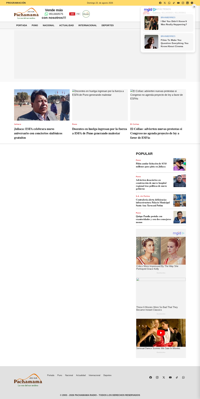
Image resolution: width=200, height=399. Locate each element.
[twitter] (165, 3)
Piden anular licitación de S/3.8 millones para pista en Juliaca (151, 165)
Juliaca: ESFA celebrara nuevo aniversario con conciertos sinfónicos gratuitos (38, 133)
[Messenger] (192, 3)
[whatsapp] (169, 3)
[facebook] (160, 3)
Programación (16, 3)
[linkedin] (187, 3)
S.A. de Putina (143, 196)
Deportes (108, 25)
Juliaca (17, 124)
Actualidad (66, 25)
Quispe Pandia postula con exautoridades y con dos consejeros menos (153, 219)
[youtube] (178, 3)
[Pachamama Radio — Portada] (26, 13)
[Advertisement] (100, 54)
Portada (21, 25)
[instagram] (183, 3)
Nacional (49, 25)
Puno (35, 25)
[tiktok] (174, 3)
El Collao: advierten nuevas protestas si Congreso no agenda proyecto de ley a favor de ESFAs (156, 133)
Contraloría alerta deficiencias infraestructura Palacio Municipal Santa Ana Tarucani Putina (153, 202)
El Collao (134, 124)
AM (72, 14)
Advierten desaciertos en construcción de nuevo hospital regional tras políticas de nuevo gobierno (151, 184)
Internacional (87, 25)
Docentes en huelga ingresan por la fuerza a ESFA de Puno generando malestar (99, 131)
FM (78, 14)
